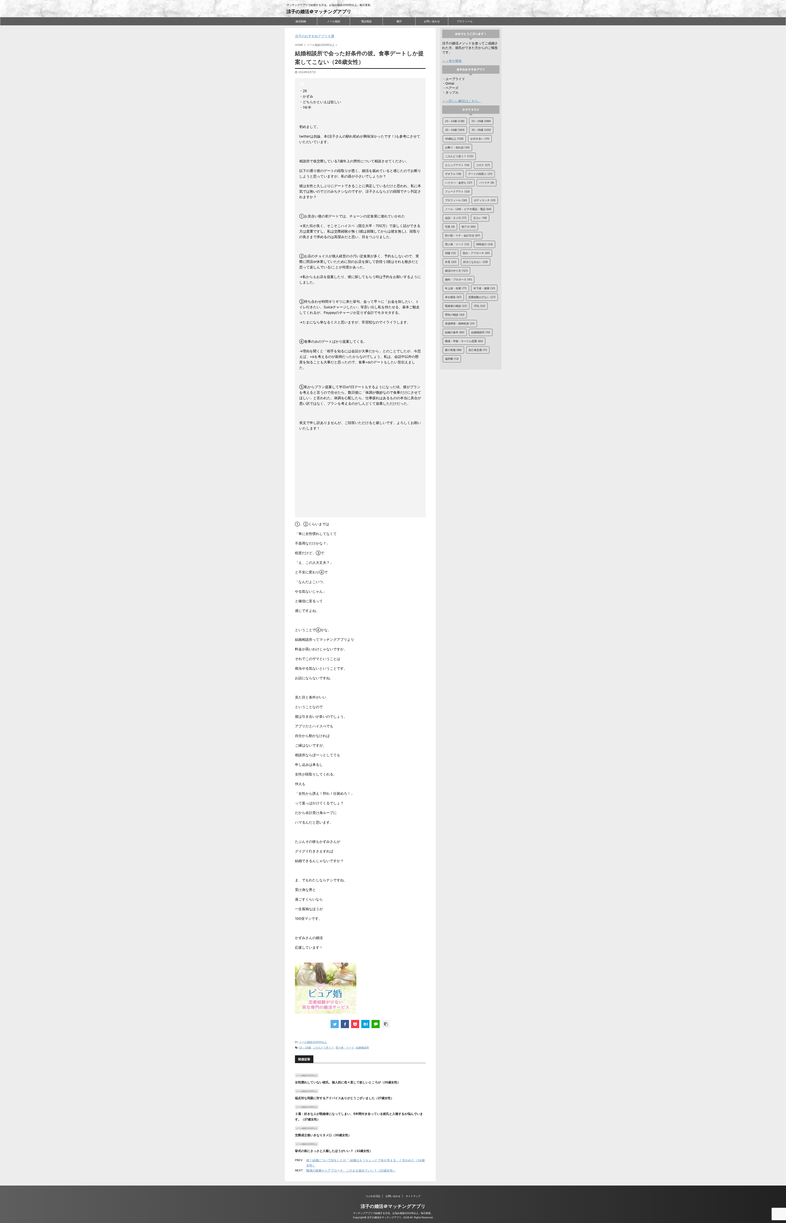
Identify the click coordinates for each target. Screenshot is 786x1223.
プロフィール (465, 21)
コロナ (483, 165)
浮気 (479, 305)
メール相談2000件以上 (313, 1042)
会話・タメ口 (455, 217)
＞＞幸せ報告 (452, 61)
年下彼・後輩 (484, 288)
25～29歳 (305, 1047)
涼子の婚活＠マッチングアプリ (319, 11)
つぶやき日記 (373, 1196)
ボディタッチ (485, 200)
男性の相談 (454, 314)
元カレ (480, 217)
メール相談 (333, 21)
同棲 (450, 253)
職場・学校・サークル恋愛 (464, 341)
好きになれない (475, 261)
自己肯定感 (478, 350)
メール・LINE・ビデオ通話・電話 (468, 209)
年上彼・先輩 (456, 288)
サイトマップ (413, 1196)
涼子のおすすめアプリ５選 (314, 36)
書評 (399, 21)
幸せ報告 (453, 297)
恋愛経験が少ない (482, 297)
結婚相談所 (362, 1047)
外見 (450, 261)
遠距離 (452, 358)
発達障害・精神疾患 (460, 323)
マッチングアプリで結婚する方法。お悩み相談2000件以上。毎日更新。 (393, 1213)
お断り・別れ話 (457, 147)
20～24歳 (455, 121)
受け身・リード (344, 1047)
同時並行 (484, 244)
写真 (450, 226)
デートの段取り (480, 173)
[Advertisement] (360, 475)
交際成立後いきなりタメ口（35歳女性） (323, 1135)
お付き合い (479, 138)
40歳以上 (454, 138)
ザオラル (453, 173)
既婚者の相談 (456, 305)
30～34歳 (455, 129)
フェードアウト (457, 191)
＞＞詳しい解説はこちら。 (461, 101)
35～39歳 (481, 129)
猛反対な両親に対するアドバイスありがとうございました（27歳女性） (344, 1098)
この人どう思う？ (323, 1047)
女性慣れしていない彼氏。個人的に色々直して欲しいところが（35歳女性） (347, 1082)
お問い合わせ (432, 21)
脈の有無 (453, 350)
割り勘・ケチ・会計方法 (462, 235)
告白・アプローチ (476, 253)
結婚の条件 (454, 332)
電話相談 (366, 21)
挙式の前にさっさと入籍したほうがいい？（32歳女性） (334, 1151)
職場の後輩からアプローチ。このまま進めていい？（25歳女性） (351, 1170)
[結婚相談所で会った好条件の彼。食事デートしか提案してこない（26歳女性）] (365, 1024)
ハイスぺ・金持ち (458, 182)
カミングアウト (457, 165)
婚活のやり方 (456, 270)
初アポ (469, 226)
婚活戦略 (301, 21)
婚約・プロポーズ (458, 279)
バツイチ (486, 182)
